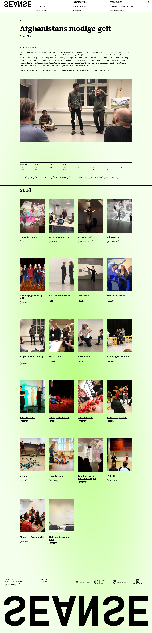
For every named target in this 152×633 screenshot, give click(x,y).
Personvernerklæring (12, 583)
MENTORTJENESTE (80, 6)
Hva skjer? (41, 6)
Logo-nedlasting (10, 585)
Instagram (43, 581)
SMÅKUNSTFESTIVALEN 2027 (121, 6)
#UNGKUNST (77, 10)
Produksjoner (116, 2)
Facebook (43, 579)
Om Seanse (40, 2)
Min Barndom (41, 10)
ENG (148, 6)
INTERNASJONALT (117, 10)
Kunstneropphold (80, 2)
